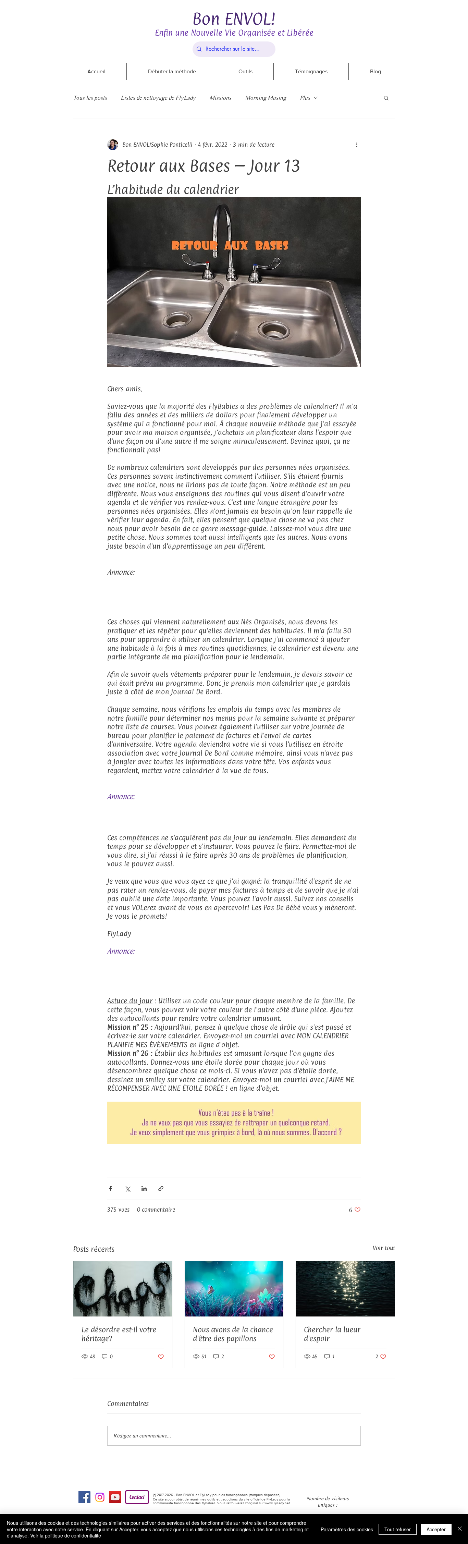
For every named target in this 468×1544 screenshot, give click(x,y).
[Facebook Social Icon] (84, 1497)
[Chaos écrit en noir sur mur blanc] (122, 1288)
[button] (386, 97)
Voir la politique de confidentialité (65, 1535)
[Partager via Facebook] (110, 1188)
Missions (220, 97)
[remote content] (234, 593)
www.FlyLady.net (277, 1503)
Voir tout (384, 1248)
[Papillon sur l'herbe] (234, 1288)
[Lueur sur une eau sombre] (345, 1288)
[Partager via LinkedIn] (144, 1188)
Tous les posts (90, 97)
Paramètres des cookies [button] (347, 1529)
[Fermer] (460, 1529)
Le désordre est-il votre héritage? (119, 1334)
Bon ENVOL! (234, 18)
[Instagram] (100, 1497)
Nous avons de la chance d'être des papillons (233, 1334)
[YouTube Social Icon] (115, 1497)
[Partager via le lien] (161, 1188)
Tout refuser (397, 1529)
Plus (305, 97)
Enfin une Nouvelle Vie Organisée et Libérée (234, 32)
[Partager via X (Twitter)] (127, 1188)
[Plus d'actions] (357, 144)
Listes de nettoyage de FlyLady (158, 97)
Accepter (436, 1529)
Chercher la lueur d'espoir (332, 1334)
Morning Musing (265, 97)
